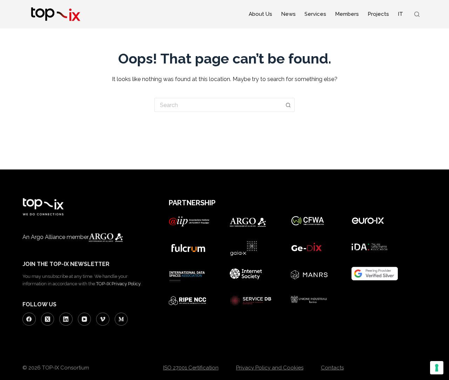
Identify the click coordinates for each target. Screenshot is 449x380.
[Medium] (121, 319)
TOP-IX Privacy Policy (118, 283)
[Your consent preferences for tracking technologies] (436, 367)
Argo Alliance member (60, 237)
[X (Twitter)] (47, 319)
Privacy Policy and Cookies (269, 368)
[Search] (417, 14)
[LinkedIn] (66, 319)
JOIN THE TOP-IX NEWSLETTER (65, 264)
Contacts (332, 368)
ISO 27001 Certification (191, 368)
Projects (378, 14)
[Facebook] (29, 319)
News (288, 14)
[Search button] (288, 105)
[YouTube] (84, 319)
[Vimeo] (102, 319)
